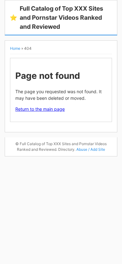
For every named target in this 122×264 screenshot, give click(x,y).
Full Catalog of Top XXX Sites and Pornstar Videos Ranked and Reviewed (56, 17)
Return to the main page (40, 109)
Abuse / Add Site (90, 149)
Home (15, 48)
